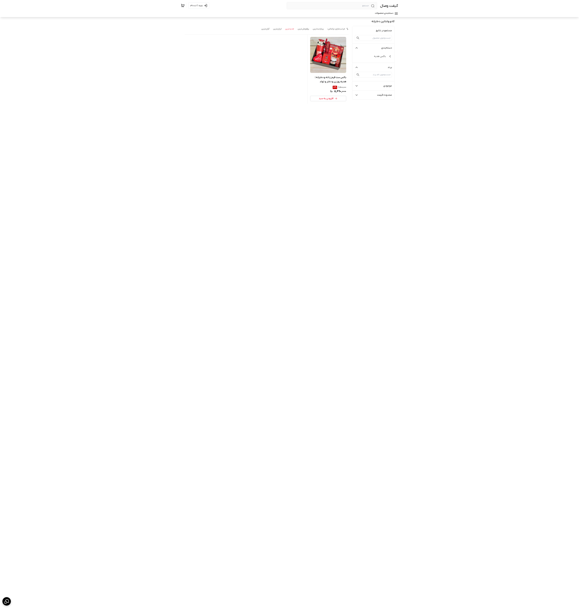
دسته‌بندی (386, 47)
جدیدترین (289, 28)
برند (390, 67)
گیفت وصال (389, 5)
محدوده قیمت (384, 95)
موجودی (387, 85)
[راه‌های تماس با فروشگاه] (6, 601)
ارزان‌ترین (277, 28)
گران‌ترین (265, 28)
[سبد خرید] (183, 5)
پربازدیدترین (318, 28)
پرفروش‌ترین (303, 28)
